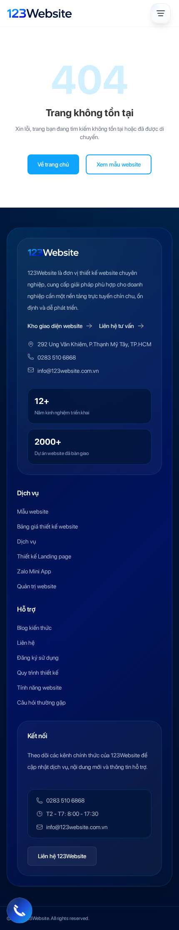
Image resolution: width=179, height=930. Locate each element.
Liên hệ (26, 642)
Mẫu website (32, 511)
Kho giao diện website (54, 326)
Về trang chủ (53, 164)
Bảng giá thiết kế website (47, 526)
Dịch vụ (26, 541)
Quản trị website (36, 586)
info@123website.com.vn (68, 370)
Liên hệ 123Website (62, 856)
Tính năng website (39, 687)
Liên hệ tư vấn (116, 326)
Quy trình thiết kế (37, 672)
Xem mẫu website (119, 164)
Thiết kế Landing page (44, 556)
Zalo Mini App (34, 571)
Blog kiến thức (34, 627)
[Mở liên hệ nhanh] (19, 910)
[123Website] (39, 13)
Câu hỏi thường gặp (41, 702)
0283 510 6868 (56, 357)
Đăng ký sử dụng (38, 657)
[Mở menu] (160, 13)
